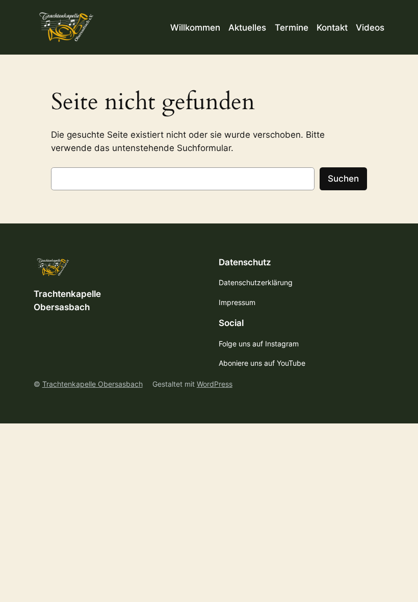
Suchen (343, 178)
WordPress (214, 384)
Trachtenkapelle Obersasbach (92, 384)
